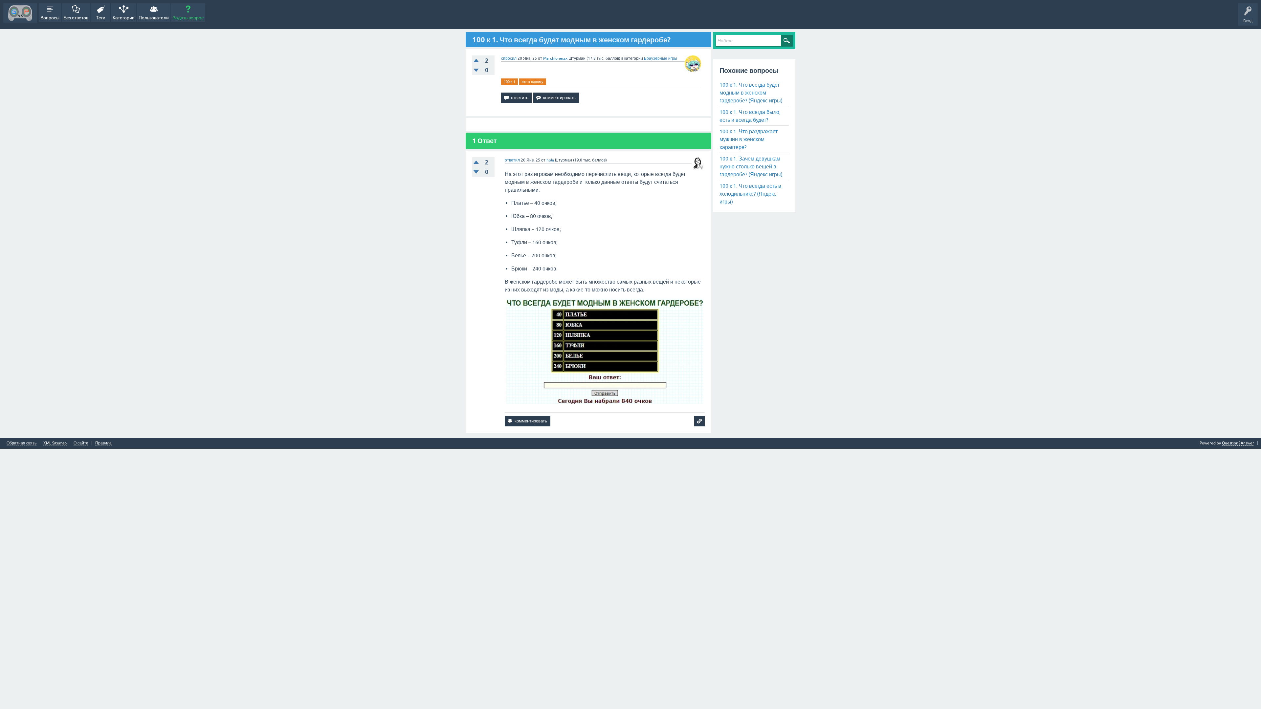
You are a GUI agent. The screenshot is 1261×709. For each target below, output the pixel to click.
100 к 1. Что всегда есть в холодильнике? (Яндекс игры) (750, 193)
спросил (509, 58)
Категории (124, 17)
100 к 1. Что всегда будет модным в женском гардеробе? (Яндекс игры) (751, 92)
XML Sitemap (55, 443)
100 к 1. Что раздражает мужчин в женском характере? (748, 139)
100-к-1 (509, 82)
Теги (100, 17)
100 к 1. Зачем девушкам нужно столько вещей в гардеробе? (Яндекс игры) (751, 166)
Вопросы (49, 17)
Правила (103, 443)
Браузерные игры (660, 58)
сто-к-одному (532, 82)
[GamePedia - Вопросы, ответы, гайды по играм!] (20, 13)
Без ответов (75, 17)
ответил (512, 160)
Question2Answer (1238, 443)
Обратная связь (21, 443)
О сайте (81, 443)
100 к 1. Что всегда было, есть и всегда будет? (750, 116)
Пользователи (154, 17)
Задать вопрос (188, 17)
